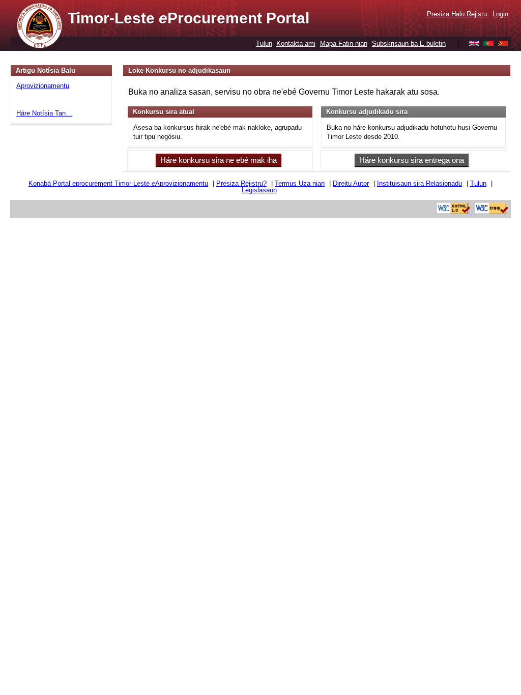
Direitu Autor (351, 183)
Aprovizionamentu (42, 86)
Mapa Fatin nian (343, 43)
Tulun (264, 43)
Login (500, 14)
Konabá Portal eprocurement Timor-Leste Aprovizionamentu (118, 183)
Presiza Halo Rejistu (457, 14)
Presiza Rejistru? (241, 183)
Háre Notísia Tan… (44, 113)
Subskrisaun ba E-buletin (409, 43)
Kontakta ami (295, 43)
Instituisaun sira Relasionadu (419, 183)
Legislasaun (259, 190)
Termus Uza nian (300, 183)
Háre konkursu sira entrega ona (411, 160)
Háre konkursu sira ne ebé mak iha (218, 160)
